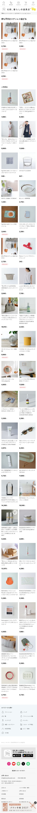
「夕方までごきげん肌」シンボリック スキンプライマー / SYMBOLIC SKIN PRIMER (9, 442)
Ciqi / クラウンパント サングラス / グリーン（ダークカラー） (27, 442)
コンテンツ (18, 4)
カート (26, 4)
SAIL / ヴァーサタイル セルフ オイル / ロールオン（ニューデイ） (27, 563)
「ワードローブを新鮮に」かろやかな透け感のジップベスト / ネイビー (27, 141)
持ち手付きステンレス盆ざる (18, 742)
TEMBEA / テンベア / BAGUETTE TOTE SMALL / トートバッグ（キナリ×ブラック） (9, 500)
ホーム (3, 4)
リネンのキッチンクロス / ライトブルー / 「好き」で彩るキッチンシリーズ (27, 226)
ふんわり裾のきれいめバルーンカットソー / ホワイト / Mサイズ (27, 288)
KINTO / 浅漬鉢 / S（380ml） (9, 198)
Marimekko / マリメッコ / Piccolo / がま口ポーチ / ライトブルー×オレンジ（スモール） (9, 592)
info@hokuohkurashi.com (8, 778)
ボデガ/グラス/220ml (25, 170)
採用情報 (21, 798)
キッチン (8, 742)
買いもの (11, 4)
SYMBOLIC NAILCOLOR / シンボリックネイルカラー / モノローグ (9, 109)
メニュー (33, 4)
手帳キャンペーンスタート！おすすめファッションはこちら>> (16, 13)
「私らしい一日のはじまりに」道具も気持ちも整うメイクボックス (9, 563)
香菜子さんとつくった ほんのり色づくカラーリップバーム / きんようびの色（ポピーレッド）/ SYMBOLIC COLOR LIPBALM (27, 624)
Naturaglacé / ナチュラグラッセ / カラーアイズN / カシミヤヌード (9, 622)
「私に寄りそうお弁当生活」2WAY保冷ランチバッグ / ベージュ (9, 288)
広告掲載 (3, 794)
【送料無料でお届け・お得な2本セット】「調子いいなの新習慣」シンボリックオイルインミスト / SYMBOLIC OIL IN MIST (9, 531)
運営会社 (3, 798)
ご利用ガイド (4, 790)
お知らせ (3, 787)
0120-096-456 (22, 778)
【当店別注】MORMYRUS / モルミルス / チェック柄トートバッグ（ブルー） (27, 655)
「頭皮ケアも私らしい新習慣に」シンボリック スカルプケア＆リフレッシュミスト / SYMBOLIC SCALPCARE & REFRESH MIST (27, 319)
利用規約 (21, 794)
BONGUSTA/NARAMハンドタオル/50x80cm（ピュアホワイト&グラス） (27, 592)
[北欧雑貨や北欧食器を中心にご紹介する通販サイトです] (18, 9)
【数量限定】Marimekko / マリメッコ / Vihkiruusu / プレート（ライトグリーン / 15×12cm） (27, 687)
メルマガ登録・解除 (24, 787)
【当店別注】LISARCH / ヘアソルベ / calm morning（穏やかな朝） (27, 529)
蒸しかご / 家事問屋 (24, 198)
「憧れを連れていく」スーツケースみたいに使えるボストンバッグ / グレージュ (9, 317)
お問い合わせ (22, 790)
